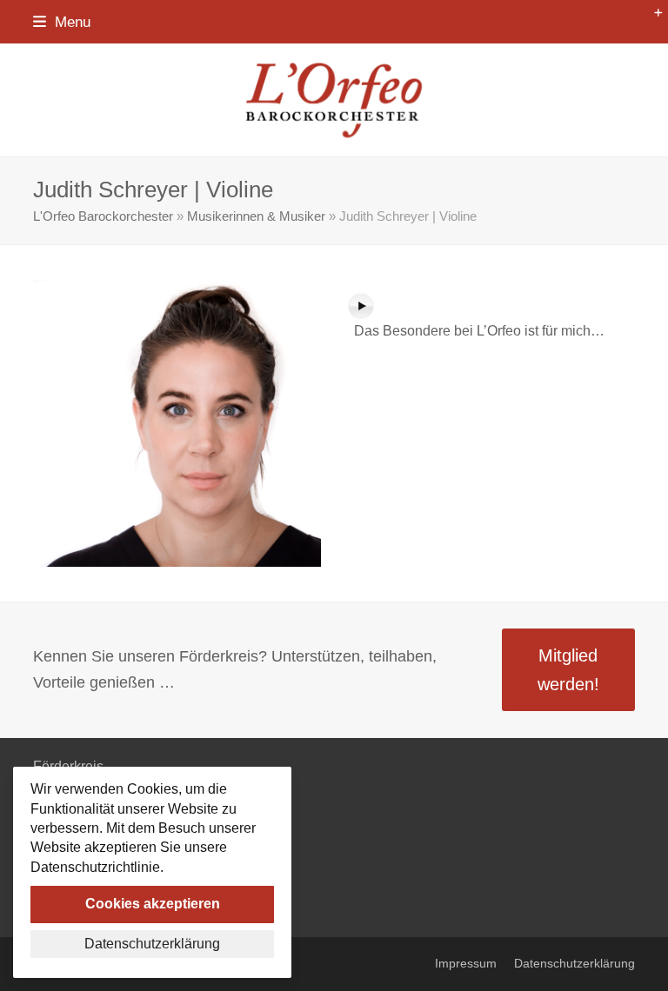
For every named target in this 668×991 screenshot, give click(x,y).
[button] (61, 21)
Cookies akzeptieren (152, 903)
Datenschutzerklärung (574, 963)
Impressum (466, 963)
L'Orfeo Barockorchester (103, 216)
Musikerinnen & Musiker (256, 216)
